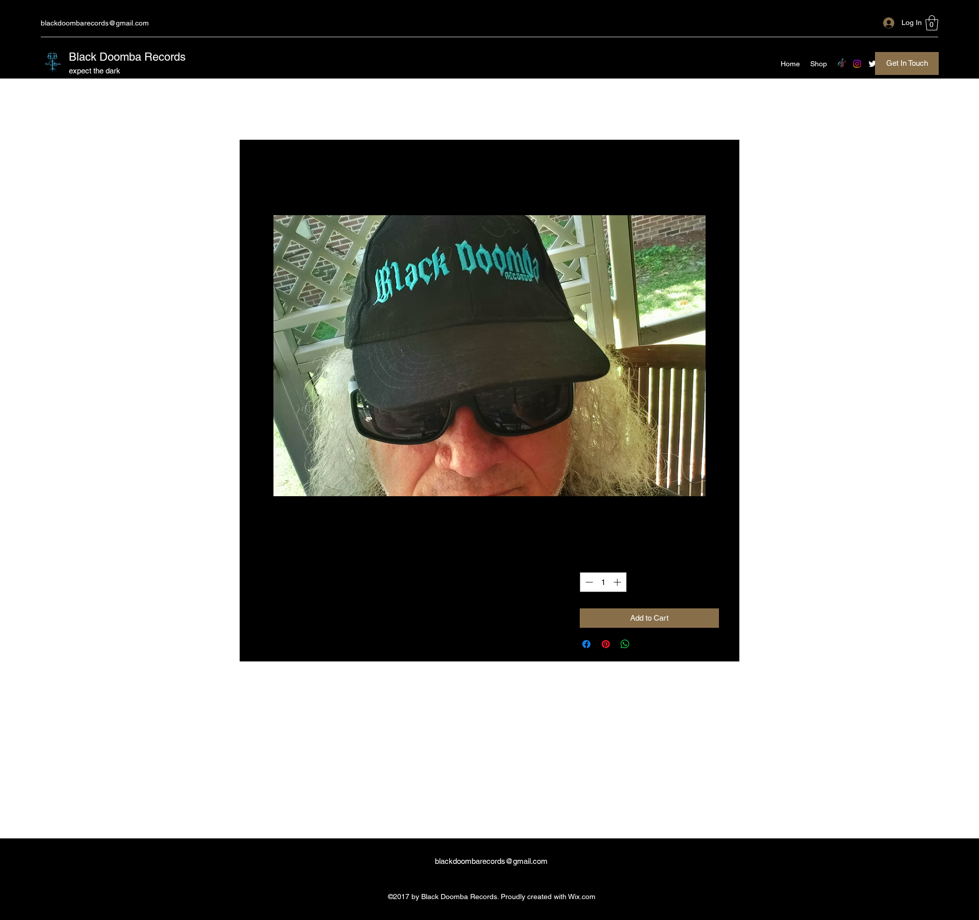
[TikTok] (842, 64)
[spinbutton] (603, 582)
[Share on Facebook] (586, 644)
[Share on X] (644, 644)
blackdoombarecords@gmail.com (95, 23)
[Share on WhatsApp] (625, 644)
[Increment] (618, 582)
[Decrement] (588, 582)
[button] (931, 23)
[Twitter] (872, 64)
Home (271, 177)
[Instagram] (857, 64)
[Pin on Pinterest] (606, 644)
